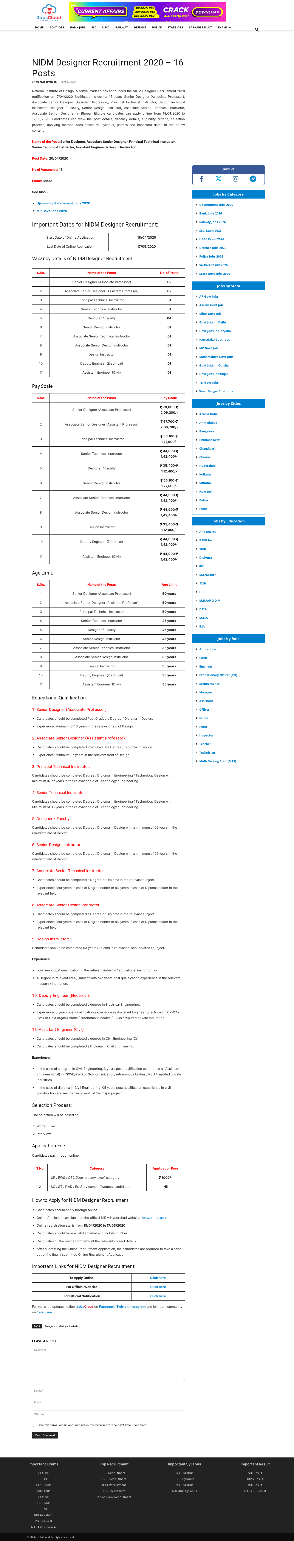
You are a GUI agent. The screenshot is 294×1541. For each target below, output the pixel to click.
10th (202, 549)
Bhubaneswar (209, 440)
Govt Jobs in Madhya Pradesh (61, 1326)
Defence (140, 27)
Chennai (205, 457)
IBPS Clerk (43, 1485)
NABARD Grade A (43, 1527)
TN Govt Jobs (209, 383)
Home (39, 27)
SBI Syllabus (184, 1473)
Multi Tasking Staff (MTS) (217, 761)
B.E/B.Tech (206, 540)
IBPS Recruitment (114, 1479)
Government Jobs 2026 (216, 205)
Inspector (206, 735)
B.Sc (202, 626)
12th (202, 583)
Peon (203, 727)
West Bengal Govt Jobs (216, 391)
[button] (257, 30)
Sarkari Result (200, 27)
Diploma (205, 557)
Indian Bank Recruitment (114, 1497)
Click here (158, 1278)
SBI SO (43, 1509)
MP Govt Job (208, 348)
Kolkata (205, 474)
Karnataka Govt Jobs (214, 339)
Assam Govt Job (211, 305)
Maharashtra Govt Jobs (216, 357)
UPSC (105, 27)
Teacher (205, 744)
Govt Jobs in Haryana (215, 331)
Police (157, 27)
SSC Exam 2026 (210, 230)
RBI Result (255, 1485)
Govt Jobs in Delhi (212, 322)
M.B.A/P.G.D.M (209, 600)
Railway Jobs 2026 (212, 222)
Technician (207, 752)
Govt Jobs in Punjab (214, 374)
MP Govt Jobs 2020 (52, 211)
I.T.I (202, 592)
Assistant (206, 701)
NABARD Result (255, 1491)
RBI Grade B (43, 1521)
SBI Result (255, 1473)
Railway (121, 27)
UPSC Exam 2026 (211, 239)
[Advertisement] (110, 44)
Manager (205, 692)
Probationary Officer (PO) (218, 675)
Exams (222, 27)
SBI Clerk (43, 1491)
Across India (208, 414)
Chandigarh (207, 448)
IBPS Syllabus (184, 1479)
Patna (203, 500)
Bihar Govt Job (210, 314)
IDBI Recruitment (114, 1485)
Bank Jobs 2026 (210, 213)
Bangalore (206, 431)
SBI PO (43, 1479)
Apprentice (207, 649)
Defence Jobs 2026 (212, 248)
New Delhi (206, 491)
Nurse (203, 718)
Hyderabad (207, 466)
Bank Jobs (77, 27)
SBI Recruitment (114, 1473)
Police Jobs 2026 (211, 256)
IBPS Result (255, 1479)
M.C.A (203, 618)
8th (201, 566)
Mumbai (205, 483)
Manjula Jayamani (46, 81)
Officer (204, 709)
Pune (203, 509)
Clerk (203, 658)
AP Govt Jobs (209, 296)
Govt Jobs (57, 27)
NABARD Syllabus (184, 1491)
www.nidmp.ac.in (154, 1218)
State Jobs (175, 27)
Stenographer (209, 684)
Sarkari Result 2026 (213, 265)
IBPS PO (43, 1473)
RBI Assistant (43, 1515)
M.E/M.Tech (207, 575)
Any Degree (207, 532)
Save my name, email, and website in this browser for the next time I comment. (92, 1425)
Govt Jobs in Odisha (214, 365)
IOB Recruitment (113, 1491)
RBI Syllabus (184, 1485)
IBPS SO (43, 1497)
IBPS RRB (43, 1503)
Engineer (205, 666)
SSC (93, 27)
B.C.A (203, 609)
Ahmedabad (208, 423)
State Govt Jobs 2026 (214, 274)
